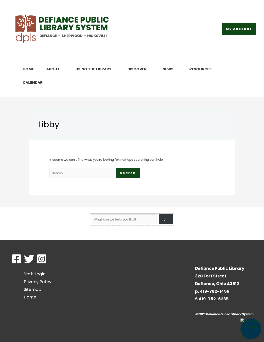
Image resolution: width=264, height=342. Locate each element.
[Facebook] (16, 259)
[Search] (166, 219)
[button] (239, 29)
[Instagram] (42, 259)
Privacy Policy (37, 282)
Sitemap (32, 289)
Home (30, 297)
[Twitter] (29, 259)
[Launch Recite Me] (250, 328)
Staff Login (35, 274)
